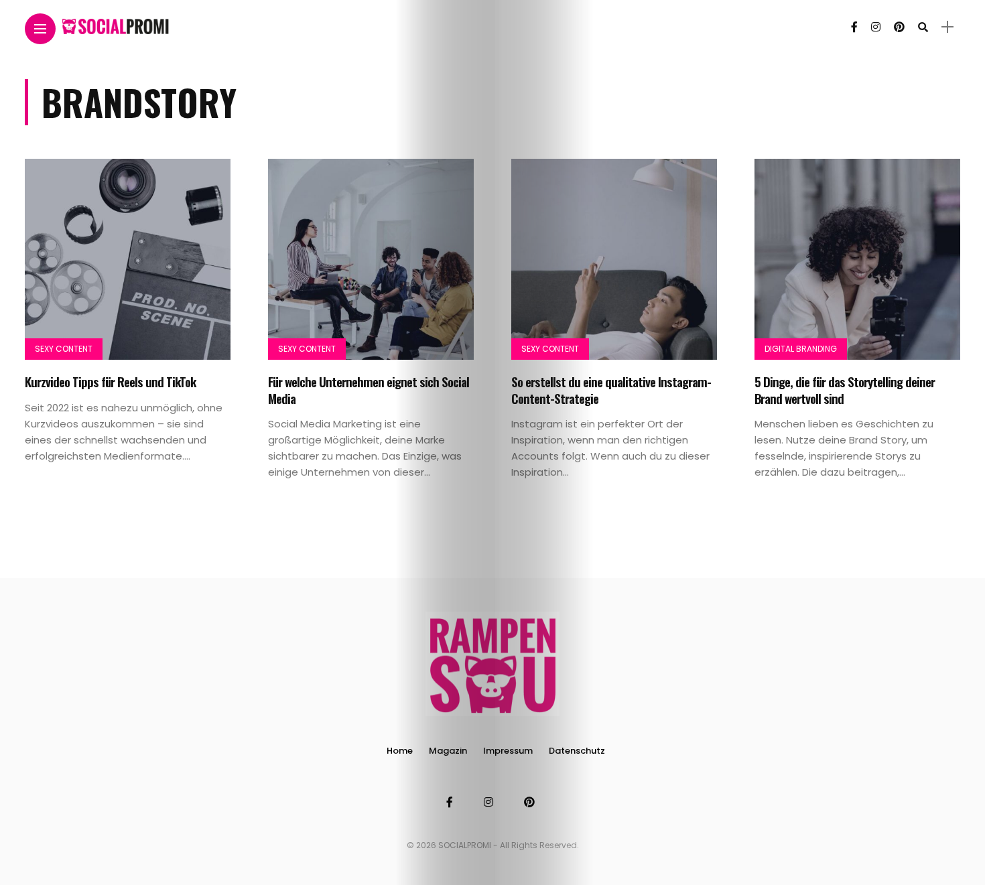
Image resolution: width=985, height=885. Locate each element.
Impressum (508, 750)
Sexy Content (63, 348)
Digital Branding (801, 348)
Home (400, 750)
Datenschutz (577, 750)
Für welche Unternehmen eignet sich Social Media (368, 389)
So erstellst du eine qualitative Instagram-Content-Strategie (611, 389)
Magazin (448, 750)
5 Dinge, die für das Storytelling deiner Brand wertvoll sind (844, 389)
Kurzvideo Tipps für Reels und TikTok (110, 381)
